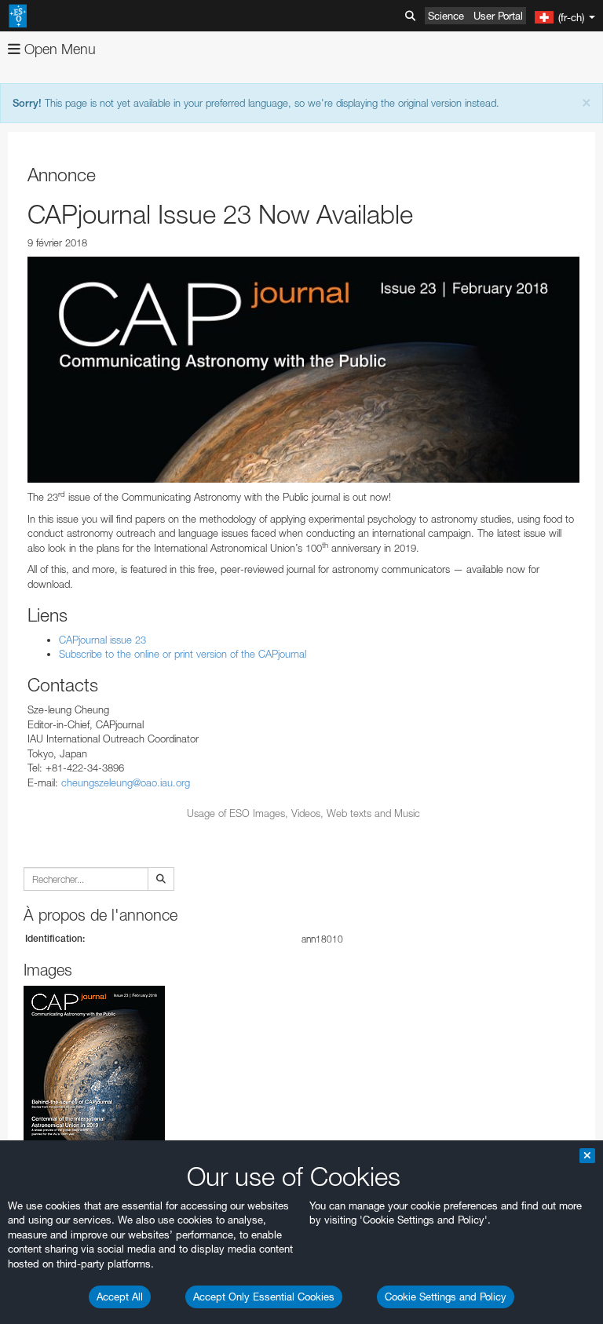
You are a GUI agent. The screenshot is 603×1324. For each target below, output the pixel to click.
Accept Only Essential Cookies (263, 1296)
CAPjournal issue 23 (102, 639)
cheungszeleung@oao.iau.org (125, 782)
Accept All (120, 1296)
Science (446, 15)
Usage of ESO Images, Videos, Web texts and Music (303, 813)
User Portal (498, 15)
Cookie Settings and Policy (445, 1296)
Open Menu (58, 49)
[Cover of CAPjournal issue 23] (303, 370)
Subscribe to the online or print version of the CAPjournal (182, 653)
